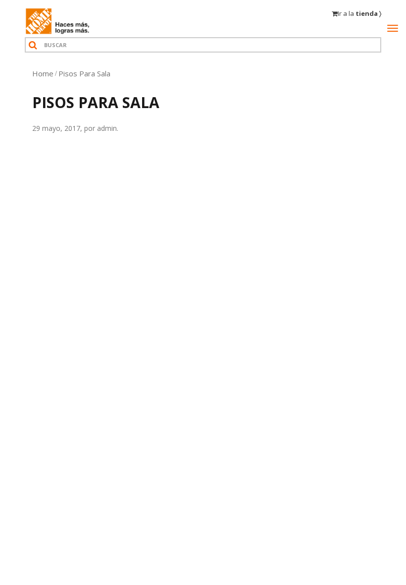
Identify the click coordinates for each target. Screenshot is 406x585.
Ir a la (359, 13)
